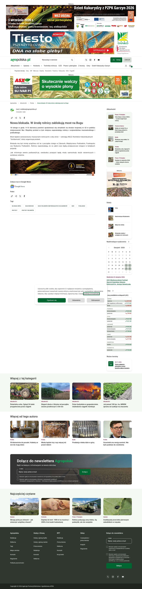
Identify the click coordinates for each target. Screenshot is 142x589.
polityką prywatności (91, 294)
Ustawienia (76, 300)
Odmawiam (95, 300)
